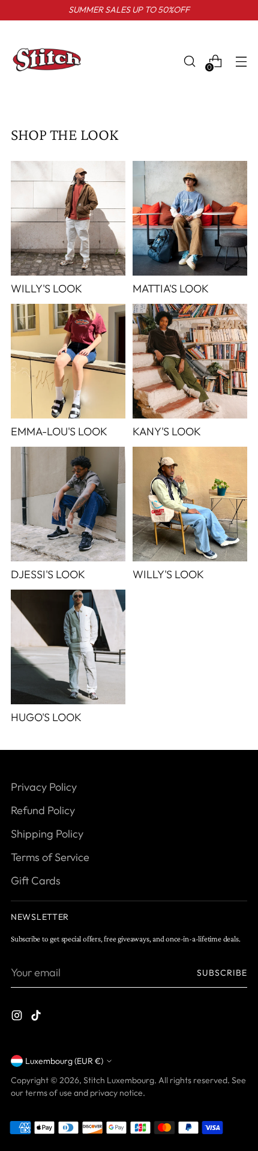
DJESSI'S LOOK (48, 574)
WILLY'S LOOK (46, 288)
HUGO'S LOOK (46, 717)
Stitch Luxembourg (118, 1080)
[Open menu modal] (241, 61)
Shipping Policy (47, 834)
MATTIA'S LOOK (171, 288)
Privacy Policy (44, 787)
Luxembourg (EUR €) (64, 1061)
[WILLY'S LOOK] (68, 218)
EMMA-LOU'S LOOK (59, 431)
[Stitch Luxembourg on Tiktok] (37, 1017)
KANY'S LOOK (167, 431)
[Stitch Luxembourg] (47, 61)
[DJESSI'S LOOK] (68, 504)
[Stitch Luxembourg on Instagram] (18, 1017)
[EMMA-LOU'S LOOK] (68, 361)
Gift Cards (36, 880)
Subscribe (222, 972)
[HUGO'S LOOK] (68, 647)
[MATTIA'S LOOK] (190, 218)
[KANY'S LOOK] (190, 361)
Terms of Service (50, 857)
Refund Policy (43, 810)
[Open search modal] (189, 61)
